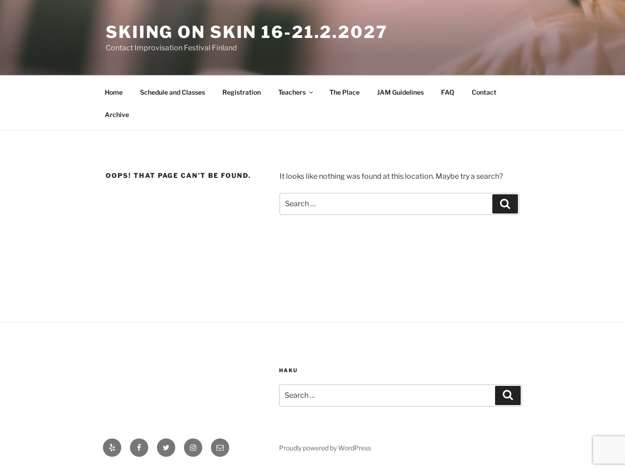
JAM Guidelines (400, 92)
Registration (241, 92)
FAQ (447, 92)
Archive (117, 114)
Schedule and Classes (172, 92)
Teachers (292, 92)
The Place (344, 92)
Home (114, 92)
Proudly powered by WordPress (325, 448)
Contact (484, 92)
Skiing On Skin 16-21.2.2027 (247, 32)
